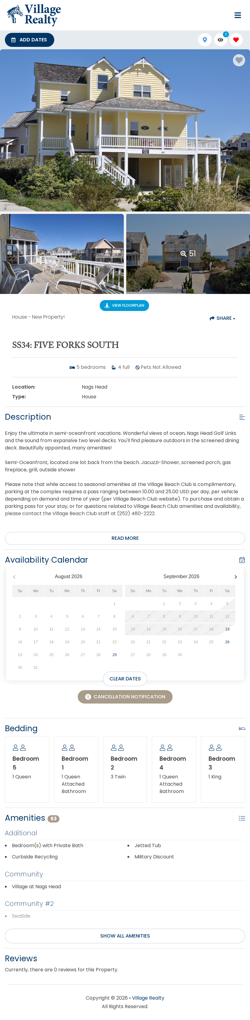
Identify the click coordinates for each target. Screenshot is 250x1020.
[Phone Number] (223, 15)
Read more (125, 538)
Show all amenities (125, 935)
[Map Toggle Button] (204, 39)
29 (114, 655)
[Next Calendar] (235, 576)
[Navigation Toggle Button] (238, 15)
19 (227, 629)
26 (227, 642)
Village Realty (148, 997)
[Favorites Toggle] (236, 39)
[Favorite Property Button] (239, 60)
